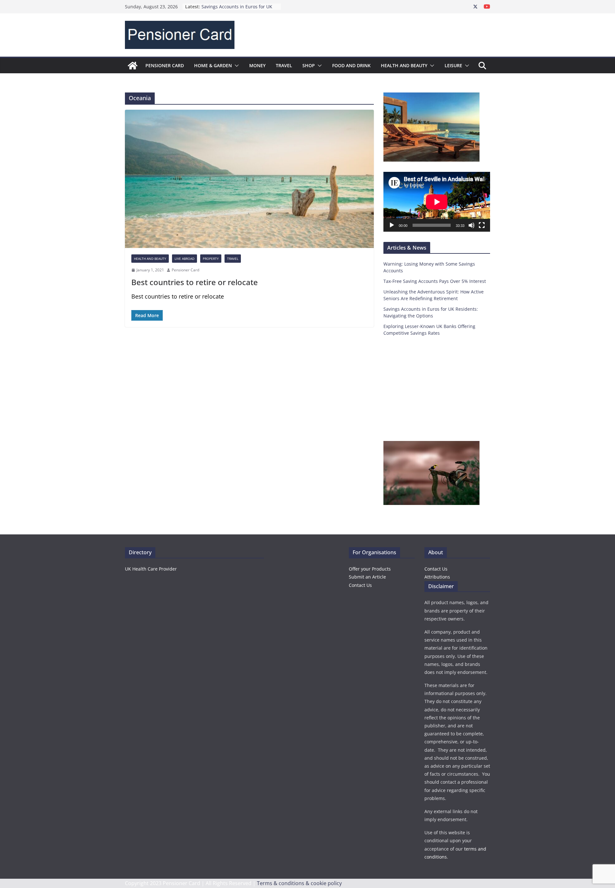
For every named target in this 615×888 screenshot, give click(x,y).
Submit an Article (367, 577)
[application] (436, 202)
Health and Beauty (404, 65)
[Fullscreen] (482, 225)
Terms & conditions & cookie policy (299, 883)
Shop (308, 65)
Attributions (437, 577)
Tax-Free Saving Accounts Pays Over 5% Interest (434, 281)
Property (211, 258)
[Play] (392, 225)
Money (257, 65)
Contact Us (360, 585)
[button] (235, 65)
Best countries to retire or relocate (194, 282)
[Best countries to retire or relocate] (249, 179)
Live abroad (184, 258)
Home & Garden (213, 65)
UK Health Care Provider (151, 569)
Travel (284, 65)
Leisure (453, 65)
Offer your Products (370, 569)
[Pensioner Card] (132, 65)
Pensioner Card (164, 65)
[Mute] (471, 225)
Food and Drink (351, 65)
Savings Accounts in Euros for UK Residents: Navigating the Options (238, 10)
